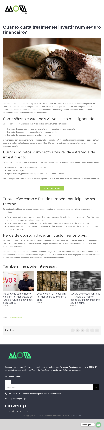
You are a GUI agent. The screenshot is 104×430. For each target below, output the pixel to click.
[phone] (27, 411)
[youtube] (9, 411)
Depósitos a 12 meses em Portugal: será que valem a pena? (51, 296)
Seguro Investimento (16, 317)
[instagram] (13, 411)
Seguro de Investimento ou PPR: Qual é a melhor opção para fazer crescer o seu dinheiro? (85, 298)
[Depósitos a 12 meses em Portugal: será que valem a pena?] (52, 281)
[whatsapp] (20, 411)
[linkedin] (17, 411)
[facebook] (6, 411)
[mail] (24, 411)
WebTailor (77, 415)
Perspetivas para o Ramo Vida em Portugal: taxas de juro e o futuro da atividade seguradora (18, 298)
